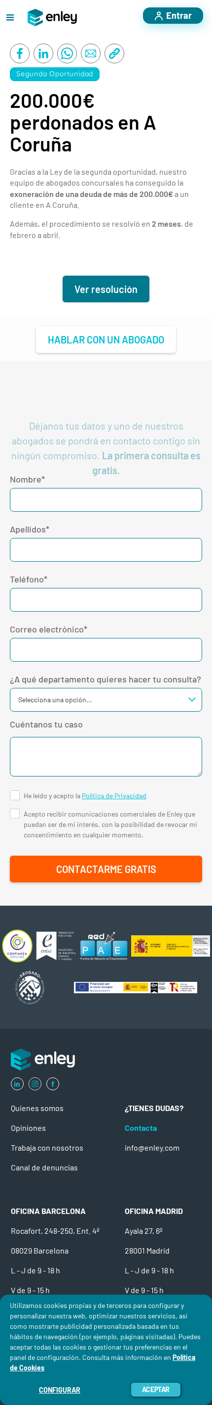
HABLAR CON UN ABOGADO (106, 339)
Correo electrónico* (48, 629)
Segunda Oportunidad (54, 73)
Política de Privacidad (114, 795)
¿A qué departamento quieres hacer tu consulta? (105, 679)
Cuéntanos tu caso (46, 724)
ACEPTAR (156, 1389)
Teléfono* (28, 579)
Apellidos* (29, 529)
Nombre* (27, 479)
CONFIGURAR (59, 1390)
